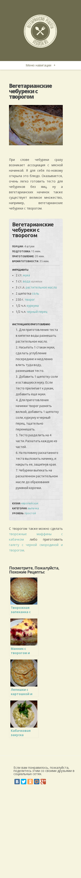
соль (35, 293)
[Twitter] (23, 781)
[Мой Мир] (36, 781)
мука (26, 275)
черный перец (37, 312)
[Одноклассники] (30, 781)
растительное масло (41, 287)
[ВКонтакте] (17, 781)
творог (30, 299)
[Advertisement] (40, 835)
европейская (29, 503)
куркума (33, 305)
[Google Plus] (43, 781)
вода (26, 281)
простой (30, 513)
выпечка (33, 508)
